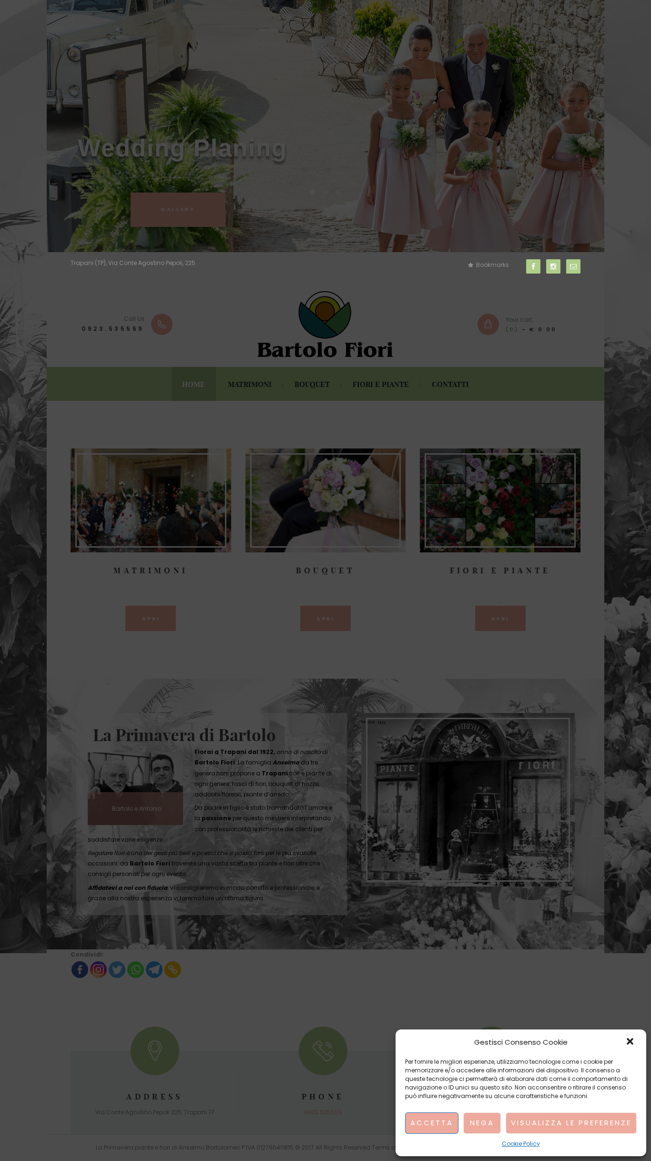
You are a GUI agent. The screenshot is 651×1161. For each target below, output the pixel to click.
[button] (631, 1042)
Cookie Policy (521, 1144)
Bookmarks (492, 265)
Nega (482, 1123)
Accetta (431, 1123)
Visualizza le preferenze (571, 1123)
